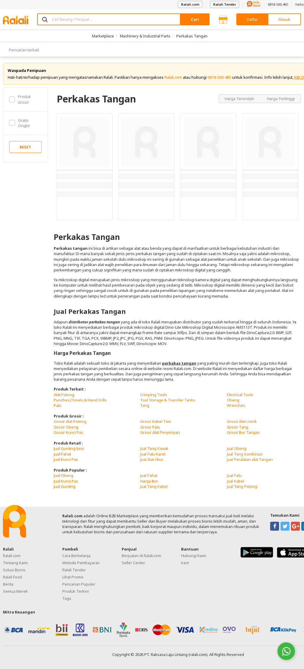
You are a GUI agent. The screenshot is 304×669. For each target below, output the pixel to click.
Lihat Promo (72, 577)
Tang (144, 405)
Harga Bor (149, 481)
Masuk (284, 19)
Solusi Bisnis (14, 569)
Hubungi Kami (193, 555)
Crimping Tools (153, 394)
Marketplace (103, 36)
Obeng (233, 400)
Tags (66, 598)
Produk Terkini (75, 591)
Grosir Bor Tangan (243, 432)
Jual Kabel (235, 481)
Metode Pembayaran (81, 562)
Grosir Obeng (66, 427)
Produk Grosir (24, 99)
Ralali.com (190, 4)
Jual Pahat (62, 454)
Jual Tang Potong (242, 486)
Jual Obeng (236, 448)
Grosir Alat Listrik (242, 421)
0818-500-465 (278, 4)
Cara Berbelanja (76, 555)
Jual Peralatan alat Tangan (250, 459)
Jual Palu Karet (152, 454)
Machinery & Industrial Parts (145, 36)
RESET (25, 147)
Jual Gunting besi (69, 448)
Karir (185, 562)
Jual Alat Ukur (151, 459)
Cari (195, 19)
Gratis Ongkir (24, 123)
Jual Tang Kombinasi (245, 454)
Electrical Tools (240, 394)
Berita (8, 584)
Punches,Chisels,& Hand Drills (80, 400)
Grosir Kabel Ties (155, 421)
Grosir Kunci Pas (68, 432)
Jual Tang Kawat (154, 448)
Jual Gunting (64, 486)
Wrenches (236, 405)
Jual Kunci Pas (66, 459)
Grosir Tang (237, 427)
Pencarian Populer (78, 584)
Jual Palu (234, 475)
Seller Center (133, 562)
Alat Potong (64, 394)
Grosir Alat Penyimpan (160, 432)
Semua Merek (15, 591)
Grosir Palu (150, 427)
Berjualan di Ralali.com (141, 555)
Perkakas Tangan (192, 36)
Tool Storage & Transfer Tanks (167, 400)
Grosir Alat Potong (70, 421)
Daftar (252, 19)
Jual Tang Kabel (153, 486)
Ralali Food (12, 577)
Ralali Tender (224, 4)
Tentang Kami (15, 562)
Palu (57, 405)
